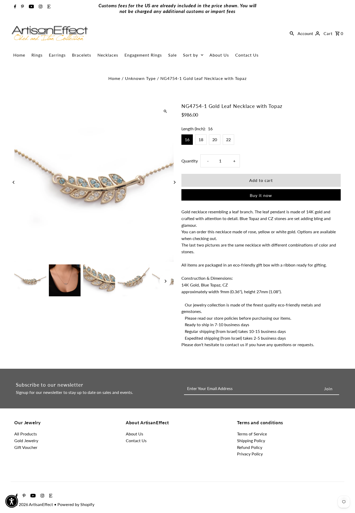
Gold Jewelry (26, 440)
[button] (11, 501)
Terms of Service (252, 433)
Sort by (190, 54)
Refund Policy (249, 447)
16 (187, 139)
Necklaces (107, 54)
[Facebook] (14, 7)
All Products (25, 433)
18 (201, 139)
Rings (37, 54)
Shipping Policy (251, 440)
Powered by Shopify (75, 504)
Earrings (57, 54)
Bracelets (81, 54)
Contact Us (247, 54)
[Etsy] (48, 7)
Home (19, 54)
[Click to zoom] (165, 111)
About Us (219, 54)
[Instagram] (39, 7)
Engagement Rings (143, 54)
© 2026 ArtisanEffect (34, 504)
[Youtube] (31, 7)
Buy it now (261, 195)
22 (228, 139)
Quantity (189, 160)
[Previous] (13, 182)
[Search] (291, 33)
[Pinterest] (22, 7)
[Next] (174, 182)
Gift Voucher (25, 447)
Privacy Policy (250, 453)
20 (214, 139)
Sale (172, 54)
